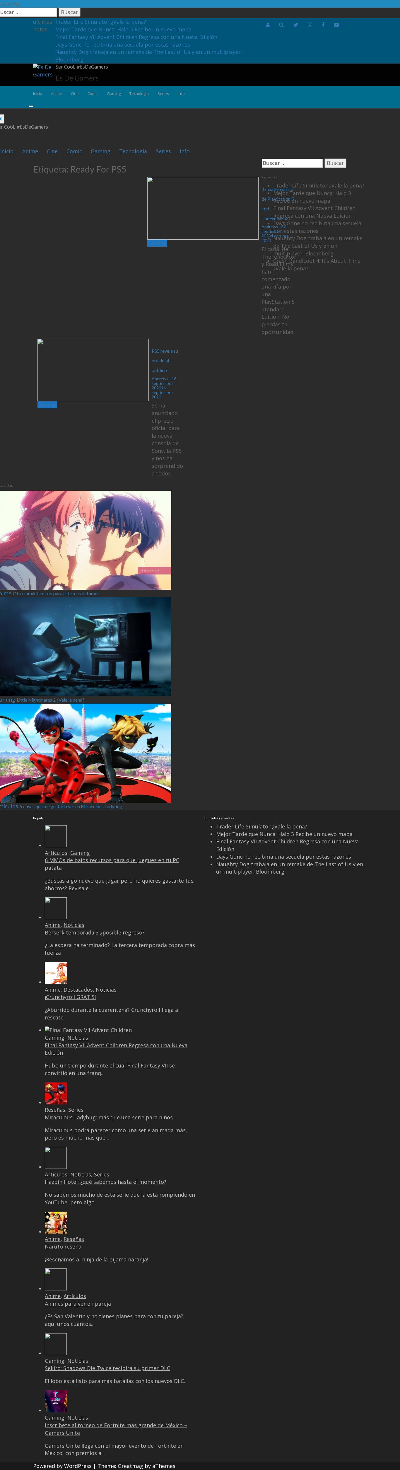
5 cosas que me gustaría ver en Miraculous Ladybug (71, 806)
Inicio (37, 93)
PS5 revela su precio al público (165, 360)
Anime (56, 93)
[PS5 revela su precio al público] (93, 369)
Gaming (114, 93)
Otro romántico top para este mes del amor (56, 593)
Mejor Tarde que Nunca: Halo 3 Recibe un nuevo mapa (123, 29)
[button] (267, 25)
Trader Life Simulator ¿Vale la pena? (100, 21)
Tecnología (139, 93)
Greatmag (130, 1465)
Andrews (160, 378)
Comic (93, 93)
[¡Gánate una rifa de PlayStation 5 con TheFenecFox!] (203, 207)
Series (163, 93)
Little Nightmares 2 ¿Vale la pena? (50, 699)
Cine (75, 93)
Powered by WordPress (62, 1465)
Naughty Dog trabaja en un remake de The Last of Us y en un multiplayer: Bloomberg (318, 246)
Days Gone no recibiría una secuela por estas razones (122, 44)
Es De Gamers (77, 78)
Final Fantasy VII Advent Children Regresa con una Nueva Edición (136, 36)
